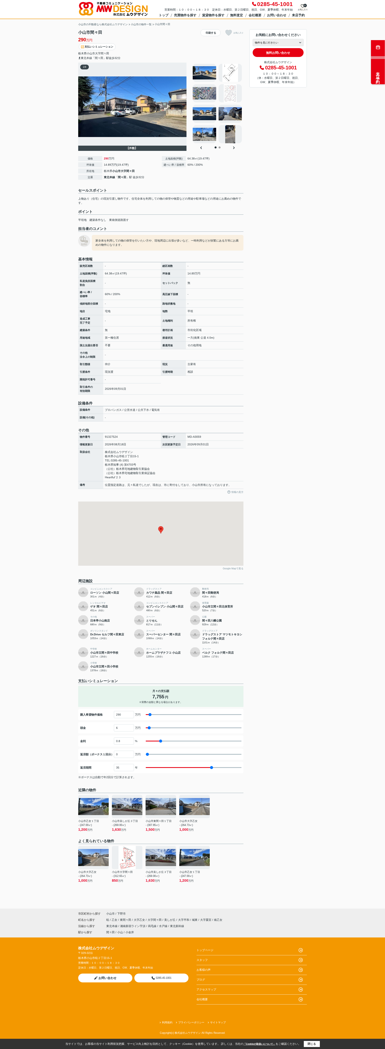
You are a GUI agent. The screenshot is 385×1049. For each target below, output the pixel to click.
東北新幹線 (177, 926)
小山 (120, 932)
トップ (163, 15)
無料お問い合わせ (278, 52)
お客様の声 (204, 969)
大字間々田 (102, 53)
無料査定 (236, 15)
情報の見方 (237, 492)
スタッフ (202, 960)
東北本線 (109, 177)
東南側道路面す (119, 219)
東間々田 (126, 919)
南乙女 (218, 919)
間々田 (122, 177)
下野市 (121, 913)
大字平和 (184, 919)
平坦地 (82, 219)
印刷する (211, 32)
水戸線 (163, 926)
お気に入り (238, 33)
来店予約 (298, 15)
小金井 (130, 932)
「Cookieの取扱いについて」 (259, 1044)
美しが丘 (170, 919)
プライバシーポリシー (191, 1022)
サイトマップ (218, 1022)
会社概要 (255, 15)
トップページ (205, 950)
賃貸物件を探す (213, 15)
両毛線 (152, 926)
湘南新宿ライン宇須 (133, 926)
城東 (195, 919)
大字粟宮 (206, 919)
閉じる (312, 1043)
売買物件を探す (185, 15)
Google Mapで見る (233, 568)
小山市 (91, 53)
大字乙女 (140, 919)
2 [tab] (220, 147)
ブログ (201, 979)
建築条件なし (97, 219)
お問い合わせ (276, 15)
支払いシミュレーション (99, 46)
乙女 (115, 919)
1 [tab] (216, 147)
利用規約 (167, 1022)
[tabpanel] (217, 103)
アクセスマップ (206, 989)
